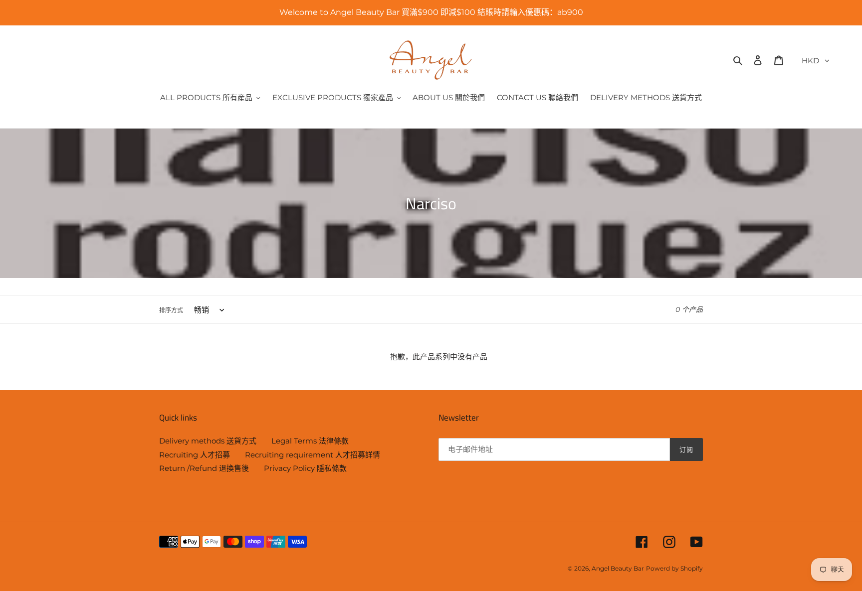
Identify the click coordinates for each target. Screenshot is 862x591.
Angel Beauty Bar (618, 568)
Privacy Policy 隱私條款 (305, 468)
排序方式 (171, 310)
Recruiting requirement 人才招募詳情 (312, 454)
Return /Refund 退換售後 (204, 468)
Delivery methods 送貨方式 (207, 440)
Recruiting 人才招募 (194, 454)
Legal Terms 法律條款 (310, 440)
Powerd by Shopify (674, 568)
